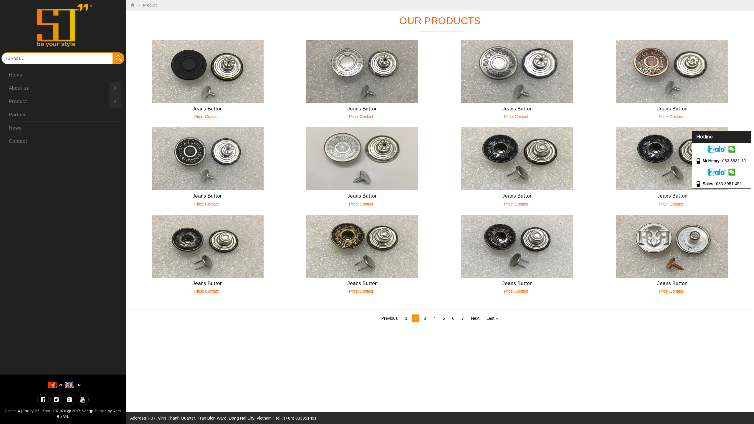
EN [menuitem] (78, 385)
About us (19, 88)
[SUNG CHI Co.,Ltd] (63, 25)
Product (18, 101)
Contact (18, 141)
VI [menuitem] (60, 385)
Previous (389, 318)
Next (475, 318)
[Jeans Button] (208, 71)
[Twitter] (56, 399)
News (15, 128)
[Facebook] (43, 399)
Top (740, 402)
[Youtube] (83, 399)
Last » (492, 318)
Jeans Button (207, 109)
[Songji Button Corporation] (132, 5)
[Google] (69, 399)
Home (15, 75)
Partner (17, 114)
